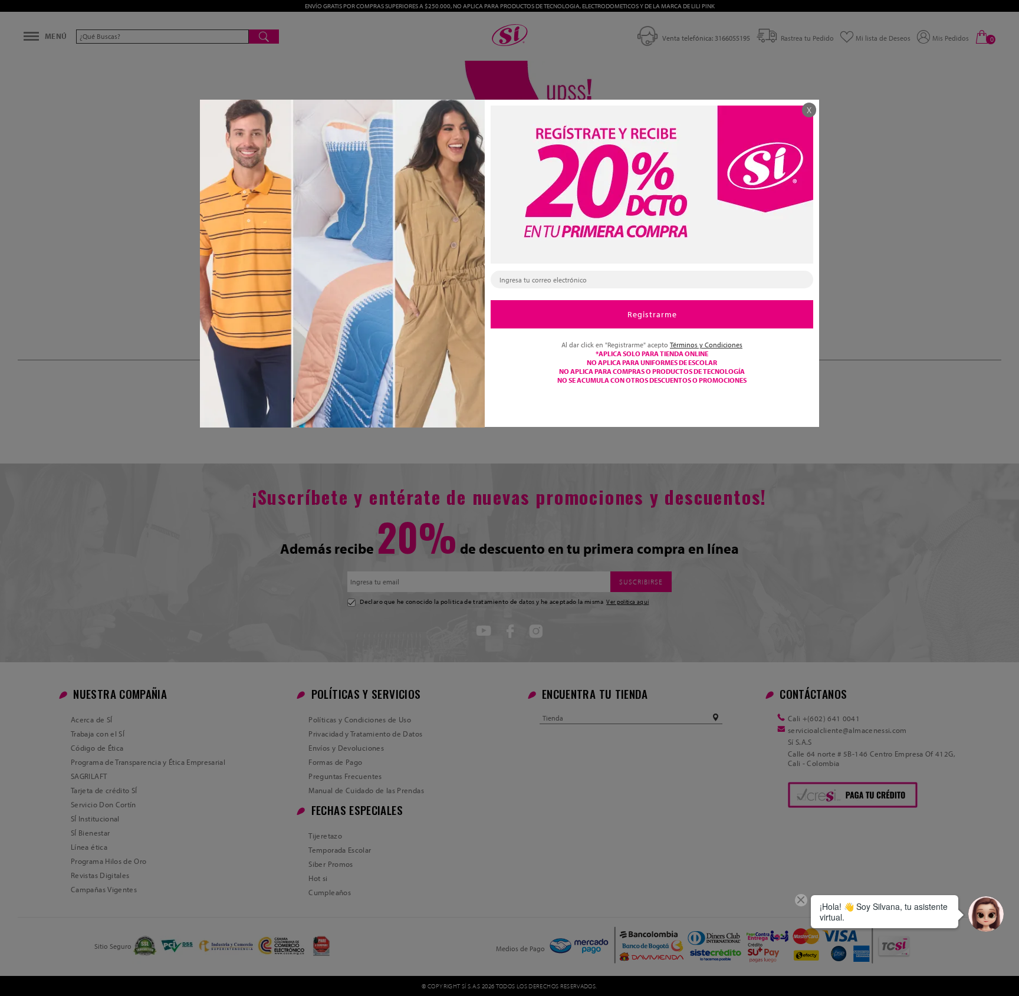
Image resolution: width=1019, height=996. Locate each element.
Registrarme (652, 314)
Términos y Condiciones (706, 344)
